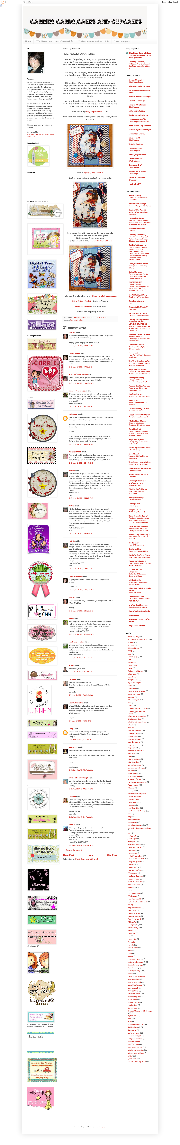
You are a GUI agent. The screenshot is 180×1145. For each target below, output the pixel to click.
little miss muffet (136, 859)
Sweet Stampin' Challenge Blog (136, 81)
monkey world (134, 899)
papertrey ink (134, 916)
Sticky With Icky (136, 378)
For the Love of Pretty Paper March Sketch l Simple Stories (138, 276)
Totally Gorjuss (136, 144)
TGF (130, 1021)
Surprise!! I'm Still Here (138, 551)
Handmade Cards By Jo (140, 468)
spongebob (133, 988)
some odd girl (134, 982)
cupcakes (132, 748)
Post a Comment (74, 850)
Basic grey (132, 657)
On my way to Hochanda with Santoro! (139, 443)
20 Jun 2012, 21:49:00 (81, 463)
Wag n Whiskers (135, 1039)
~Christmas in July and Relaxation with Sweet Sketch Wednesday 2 (138, 239)
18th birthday (134, 450)
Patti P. (72, 825)
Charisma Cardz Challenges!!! (136, 149)
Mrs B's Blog (135, 195)
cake (130, 685)
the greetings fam (136, 1024)
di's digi (131, 753)
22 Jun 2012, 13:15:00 (80, 740)
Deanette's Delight (137, 561)
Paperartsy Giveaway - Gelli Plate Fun (138, 389)
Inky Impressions (94, 111)
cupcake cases (134, 745)
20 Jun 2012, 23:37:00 (81, 611)
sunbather (132, 1005)
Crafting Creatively (137, 235)
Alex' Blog (133, 400)
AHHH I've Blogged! (137, 512)
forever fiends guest (137, 794)
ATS (130, 651)
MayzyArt (132, 873)
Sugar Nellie (133, 1002)
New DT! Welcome (136, 545)
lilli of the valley (135, 856)
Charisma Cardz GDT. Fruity (138, 712)
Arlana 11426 (75, 452)
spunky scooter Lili (93, 173)
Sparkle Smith (135, 429)
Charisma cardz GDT (137, 708)
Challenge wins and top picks (94, 41)
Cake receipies (122, 41)
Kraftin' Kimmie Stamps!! (140, 97)
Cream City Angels (137, 210)
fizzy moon (133, 785)
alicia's (131, 645)
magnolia (132, 867)
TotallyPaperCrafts (137, 155)
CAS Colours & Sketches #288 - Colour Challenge (139, 373)
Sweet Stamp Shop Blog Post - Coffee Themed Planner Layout (139, 433)
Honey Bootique (136, 218)
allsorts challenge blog (139, 86)
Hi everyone (134, 506)
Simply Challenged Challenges (137, 106)
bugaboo (132, 677)
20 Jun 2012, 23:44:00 (81, 634)
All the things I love (138, 313)
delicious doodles (136, 750)
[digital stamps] (40, 1052)
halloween (132, 802)
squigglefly (133, 991)
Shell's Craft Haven (138, 489)
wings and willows (136, 1053)
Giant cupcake (134, 796)
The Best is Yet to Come (139, 297)
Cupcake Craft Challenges (135, 166)
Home (28, 41)
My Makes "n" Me (137, 626)
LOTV (131, 864)
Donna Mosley (76, 576)
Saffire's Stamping (137, 245)
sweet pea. (132, 1008)
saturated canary (135, 962)
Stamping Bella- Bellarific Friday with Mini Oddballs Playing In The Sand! (139, 222)
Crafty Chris (134, 504)
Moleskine (132, 896)
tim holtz (132, 1030)
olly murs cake (134, 908)
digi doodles (134, 762)
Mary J (72, 332)
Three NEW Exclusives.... (139, 464)
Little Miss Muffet (81, 301)
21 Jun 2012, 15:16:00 (80, 721)
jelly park (132, 836)
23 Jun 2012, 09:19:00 (81, 789)
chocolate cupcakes (137, 716)
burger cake (133, 680)
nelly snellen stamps (137, 902)
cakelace (132, 688)
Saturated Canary (137, 134)
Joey (71, 728)
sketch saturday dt (137, 976)
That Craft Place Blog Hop (140, 557)
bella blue (132, 665)
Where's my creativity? (139, 534)
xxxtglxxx (73, 747)
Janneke (72, 679)
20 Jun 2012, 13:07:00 (81, 346)
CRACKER (133, 736)
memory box (133, 879)
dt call (131, 771)
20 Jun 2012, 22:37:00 (81, 590)
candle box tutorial (136, 691)
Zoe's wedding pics (137, 1062)
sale (130, 951)
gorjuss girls (134, 799)
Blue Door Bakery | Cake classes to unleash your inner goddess (140, 55)
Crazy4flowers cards (138, 264)
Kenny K (131, 842)
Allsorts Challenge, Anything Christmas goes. (139, 424)
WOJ (130, 1056)
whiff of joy (133, 1044)
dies (130, 756)
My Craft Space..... (137, 439)
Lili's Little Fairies (137, 111)
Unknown (73, 414)
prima (130, 930)
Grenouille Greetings (78, 778)
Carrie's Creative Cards (139, 611)
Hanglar (131, 805)
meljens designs (135, 876)
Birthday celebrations (138, 607)
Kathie (72, 470)
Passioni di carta (136, 597)
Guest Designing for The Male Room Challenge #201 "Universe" (139, 289)
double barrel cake (136, 768)
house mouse (134, 819)
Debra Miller (74, 353)
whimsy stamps (135, 1047)
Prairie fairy (133, 927)
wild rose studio (135, 1050)
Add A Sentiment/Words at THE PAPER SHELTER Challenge (139, 328)
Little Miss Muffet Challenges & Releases (139, 120)
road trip (132, 939)
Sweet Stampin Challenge (140, 1011)
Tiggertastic (134, 615)
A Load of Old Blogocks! (135, 570)
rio (129, 936)
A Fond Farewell (135, 411)
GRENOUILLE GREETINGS (135, 283)
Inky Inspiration (76, 320)
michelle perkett (135, 882)
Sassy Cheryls (135, 959)
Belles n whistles (135, 671)
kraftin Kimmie (134, 844)
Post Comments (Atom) (86, 859)
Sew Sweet (134, 454)
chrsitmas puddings (137, 722)
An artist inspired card (138, 417)
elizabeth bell (134, 776)
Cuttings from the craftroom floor (137, 482)
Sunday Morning (136, 301)
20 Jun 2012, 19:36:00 (81, 406)
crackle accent (134, 739)
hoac (130, 814)
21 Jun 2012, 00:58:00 (81, 672)
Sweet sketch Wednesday (104, 296)
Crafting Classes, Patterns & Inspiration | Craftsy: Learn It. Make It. (139, 65)
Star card (132, 999)
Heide (71, 618)
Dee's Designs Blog (138, 295)
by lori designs (134, 683)
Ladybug (132, 850)
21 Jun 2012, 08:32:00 (81, 695)
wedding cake (134, 1041)
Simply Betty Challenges (135, 139)
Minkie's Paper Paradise (139, 334)
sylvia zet (132, 1016)
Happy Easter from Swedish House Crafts (138, 381)
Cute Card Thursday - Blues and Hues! (138, 575)
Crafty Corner (135, 394)
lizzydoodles (135, 510)
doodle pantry (134, 765)
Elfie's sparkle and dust (139, 448)
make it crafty (134, 870)
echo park (132, 773)
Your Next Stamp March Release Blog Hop (139, 364)
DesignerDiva (135, 549)
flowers (131, 791)
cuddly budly (134, 742)
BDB (130, 660)
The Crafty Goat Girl (78, 374)
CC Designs (133, 700)
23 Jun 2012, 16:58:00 (81, 817)
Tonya (71, 665)
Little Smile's (135, 580)
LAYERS (132, 231)
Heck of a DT (135, 184)
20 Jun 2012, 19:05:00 (81, 383)
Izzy (129, 833)
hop (130, 816)
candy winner (134, 694)
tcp (129, 1019)
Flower (131, 788)
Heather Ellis (134, 808)
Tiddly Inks (134, 543)
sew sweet (132, 968)
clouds (131, 728)
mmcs (131, 887)
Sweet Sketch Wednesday (135, 160)
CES (130, 705)
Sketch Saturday (137, 101)
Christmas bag (134, 719)
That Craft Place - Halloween (136, 492)
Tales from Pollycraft (138, 516)
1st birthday (133, 637)
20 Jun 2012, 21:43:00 (81, 444)
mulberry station (76, 642)
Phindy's (132, 922)
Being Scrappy (135, 272)
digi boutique (134, 759)
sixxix (130, 974)
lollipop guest (134, 862)
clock (130, 725)
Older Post (112, 855)
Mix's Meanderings (137, 204)
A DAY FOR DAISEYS (138, 639)
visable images (134, 1036)
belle (130, 668)
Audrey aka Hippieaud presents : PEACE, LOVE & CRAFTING (139, 321)
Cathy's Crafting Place (139, 555)
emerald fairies (134, 779)
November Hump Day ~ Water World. (138, 583)
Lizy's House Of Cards (139, 415)
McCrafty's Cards (137, 421)
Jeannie (72, 796)
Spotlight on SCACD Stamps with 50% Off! (138, 529)
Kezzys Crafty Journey (139, 386)
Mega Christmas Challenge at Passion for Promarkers (139, 338)
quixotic (131, 933)
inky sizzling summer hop (139, 828)
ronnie (131, 945)
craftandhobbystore (138, 605)
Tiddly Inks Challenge (138, 115)
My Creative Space (137, 369)
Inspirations (138, 526)
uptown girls (134, 1033)
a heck (131, 642)
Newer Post (68, 855)
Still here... (133, 309)
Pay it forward (134, 919)
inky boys (132, 822)
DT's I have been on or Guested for (55, 41)
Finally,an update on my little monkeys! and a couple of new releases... (139, 520)
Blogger (102, 1127)
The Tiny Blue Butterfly (139, 361)
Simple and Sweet (77, 391)
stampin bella (134, 993)
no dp (130, 905)
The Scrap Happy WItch (140, 462)
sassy (130, 956)
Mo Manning (134, 893)
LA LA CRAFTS (135, 847)
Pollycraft (132, 925)
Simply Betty (134, 971)
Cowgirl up (133, 733)
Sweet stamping (83, 306)
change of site (135, 485)
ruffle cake (133, 948)
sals (130, 953)
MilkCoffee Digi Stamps (140, 126)
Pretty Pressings (136, 497)
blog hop (132, 674)
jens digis (132, 839)
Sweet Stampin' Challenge (140, 206)
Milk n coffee (134, 885)
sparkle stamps (135, 985)
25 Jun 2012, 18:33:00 (81, 845)
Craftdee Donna (136, 345)
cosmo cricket (134, 730)
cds (129, 703)
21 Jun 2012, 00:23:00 (81, 658)
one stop (132, 910)
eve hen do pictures (137, 782)
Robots (131, 942)
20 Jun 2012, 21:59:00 (81, 498)
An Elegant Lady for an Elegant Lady (138, 348)
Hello (131, 303)
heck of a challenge (137, 811)
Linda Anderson (76, 703)
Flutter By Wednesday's (140, 130)
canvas (131, 697)
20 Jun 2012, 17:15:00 (80, 367)
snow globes (134, 979)
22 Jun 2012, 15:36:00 (81, 770)
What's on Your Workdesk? (140, 396)
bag (129, 654)
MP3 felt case (135, 593)
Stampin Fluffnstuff (138, 307)
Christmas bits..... (136, 470)
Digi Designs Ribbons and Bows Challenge (140, 564)
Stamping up (134, 996)
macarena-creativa (137, 228)
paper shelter (134, 913)
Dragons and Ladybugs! (139, 315)
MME (130, 890)
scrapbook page (135, 965)
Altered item (133, 648)
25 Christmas (135, 500)
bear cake (132, 662)
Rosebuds (133, 353)
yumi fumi (132, 1059)
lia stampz (132, 853)
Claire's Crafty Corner (139, 408)
